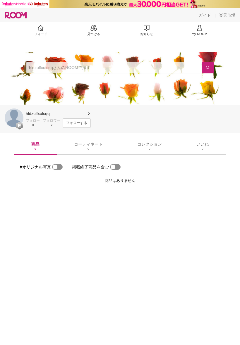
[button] (14, 117)
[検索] (208, 67)
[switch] (57, 167)
